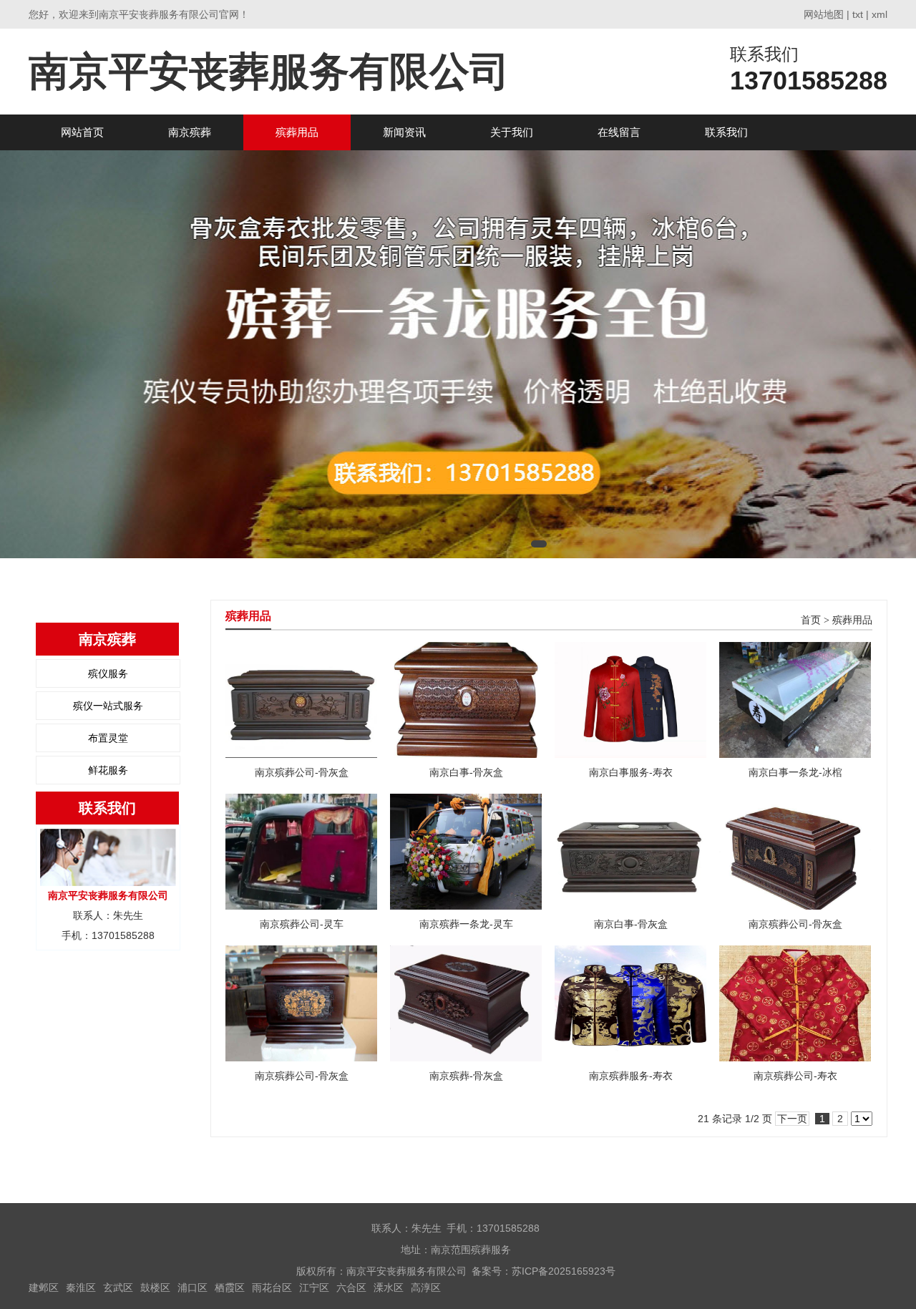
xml (879, 14)
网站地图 (824, 14)
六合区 (351, 1287)
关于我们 (511, 132)
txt (857, 14)
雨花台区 (272, 1287)
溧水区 (389, 1287)
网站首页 (82, 132)
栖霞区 (230, 1287)
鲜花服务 (108, 770)
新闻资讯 (404, 132)
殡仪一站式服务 (108, 705)
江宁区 (314, 1287)
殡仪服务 (108, 673)
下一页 (792, 1118)
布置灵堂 (108, 738)
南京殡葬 (189, 132)
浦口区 (192, 1287)
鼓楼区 (155, 1287)
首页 (811, 620)
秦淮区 (81, 1287)
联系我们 (726, 132)
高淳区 (426, 1287)
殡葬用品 (297, 132)
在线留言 (619, 132)
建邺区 (44, 1287)
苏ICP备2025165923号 (563, 1271)
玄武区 (118, 1287)
